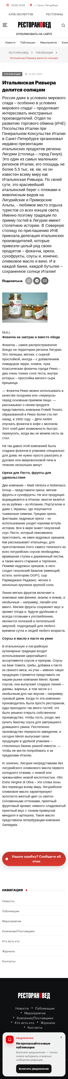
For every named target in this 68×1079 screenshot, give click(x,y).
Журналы (8, 950)
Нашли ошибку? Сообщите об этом (36, 859)
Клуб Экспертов (21, 14)
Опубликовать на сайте (34, 34)
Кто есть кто (11, 940)
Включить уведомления (34, 1068)
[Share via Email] (44, 280)
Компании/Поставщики (18, 930)
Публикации (27, 42)
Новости (10, 42)
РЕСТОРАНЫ (54, 14)
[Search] (63, 25)
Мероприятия (48, 42)
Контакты (8, 960)
